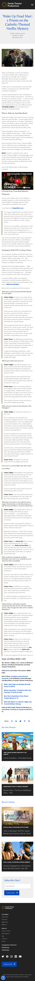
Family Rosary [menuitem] (5, 947)
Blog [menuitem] (3, 936)
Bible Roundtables (13, 284)
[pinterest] (24, 721)
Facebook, (13, 709)
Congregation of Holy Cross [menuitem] (9, 945)
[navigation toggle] (32, 4)
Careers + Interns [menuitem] (6, 931)
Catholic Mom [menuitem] (5, 950)
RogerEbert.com (18, 208)
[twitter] (20, 721)
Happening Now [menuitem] (6, 933)
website (6, 709)
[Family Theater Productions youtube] (20, 957)
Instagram (22, 709)
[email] (29, 721)
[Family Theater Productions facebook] (7, 957)
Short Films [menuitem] (4, 919)
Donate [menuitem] (3, 941)
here (6, 670)
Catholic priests (20, 33)
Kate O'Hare (19, 37)
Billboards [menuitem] (4, 924)
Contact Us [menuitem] (4, 938)
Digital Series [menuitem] (5, 922)
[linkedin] (16, 721)
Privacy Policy (28, 974)
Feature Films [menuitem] (5, 917)
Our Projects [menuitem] (5, 914)
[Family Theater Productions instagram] (11, 957)
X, (18, 709)
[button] (3, 977)
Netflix (12, 33)
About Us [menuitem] (4, 928)
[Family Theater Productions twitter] (3, 957)
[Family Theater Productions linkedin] (16, 957)
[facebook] (12, 721)
